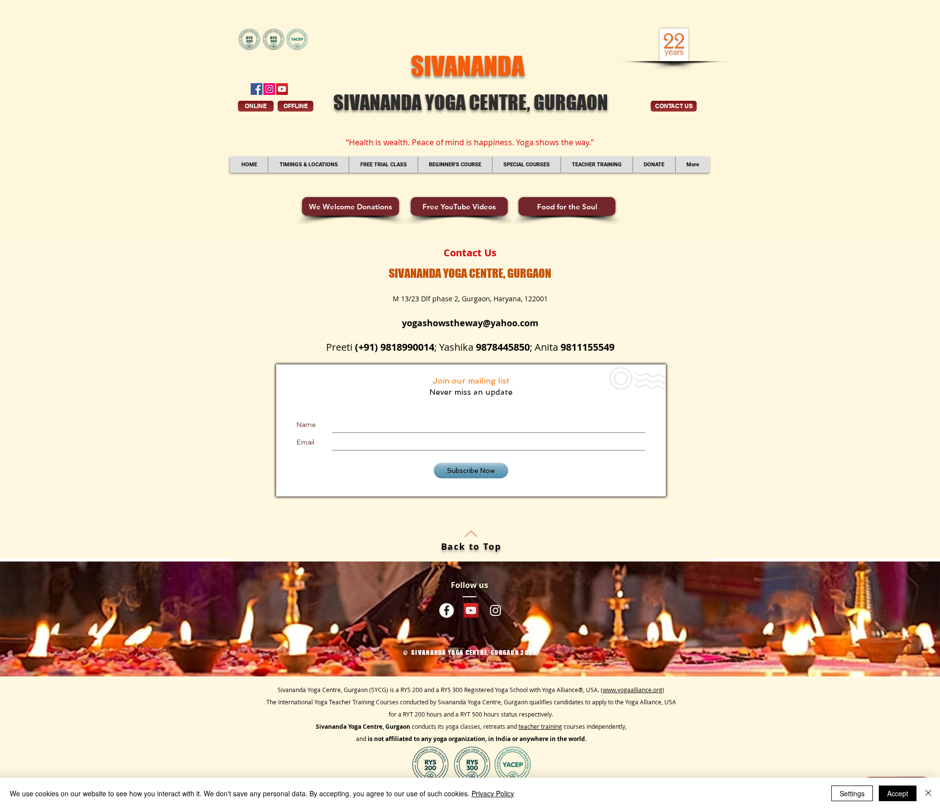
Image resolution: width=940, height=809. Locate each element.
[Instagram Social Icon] (269, 89)
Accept (897, 793)
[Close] (928, 793)
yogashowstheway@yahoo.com (470, 323)
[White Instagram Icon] (495, 610)
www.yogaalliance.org (632, 690)
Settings (852, 793)
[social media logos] (446, 610)
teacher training (540, 726)
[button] (308, 165)
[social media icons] (256, 89)
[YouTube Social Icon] (282, 89)
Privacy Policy (492, 793)
